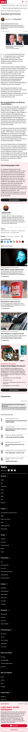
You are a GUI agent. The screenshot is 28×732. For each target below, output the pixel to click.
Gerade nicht (21, 703)
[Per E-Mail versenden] (2, 242)
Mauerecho (3, 597)
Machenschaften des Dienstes (9, 115)
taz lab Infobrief (4, 623)
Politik (2, 480)
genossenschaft (5, 565)
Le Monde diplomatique (6, 663)
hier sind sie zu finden (20, 409)
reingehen (3, 604)
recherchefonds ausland (7, 571)
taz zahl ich (3, 568)
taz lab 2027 (4, 646)
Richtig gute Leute (5, 525)
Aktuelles (3, 538)
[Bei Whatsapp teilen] (14, 242)
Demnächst (3, 633)
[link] (8, 5)
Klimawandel (4, 529)
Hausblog (3, 542)
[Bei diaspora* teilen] (17, 242)
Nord (2, 499)
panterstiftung (4, 574)
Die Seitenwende (5, 545)
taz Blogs (3, 657)
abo (2, 561)
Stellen (2, 548)
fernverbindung (4, 591)
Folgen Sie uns (4, 470)
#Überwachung (14, 230)
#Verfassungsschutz (5, 232)
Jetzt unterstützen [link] (14, 200)
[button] (26, 2)
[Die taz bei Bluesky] (12, 471)
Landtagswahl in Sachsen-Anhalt (9, 512)
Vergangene (4, 643)
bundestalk (3, 588)
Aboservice (3, 699)
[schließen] (26, 703)
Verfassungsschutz (17, 135)
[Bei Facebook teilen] (11, 242)
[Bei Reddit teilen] (20, 242)
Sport (2, 493)
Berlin (2, 496)
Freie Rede (3, 601)
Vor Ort (2, 637)
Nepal (2, 516)
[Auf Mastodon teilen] (5, 242)
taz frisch (3, 617)
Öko (2, 483)
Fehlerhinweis (17, 236)
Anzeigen (3, 686)
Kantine (2, 680)
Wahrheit (3, 502)
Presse (2, 552)
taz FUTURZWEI (4, 660)
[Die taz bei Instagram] (15, 471)
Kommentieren (10, 236)
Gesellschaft (4, 486)
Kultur (2, 489)
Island (2, 522)
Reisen (2, 677)
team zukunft (4, 614)
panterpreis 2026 (5, 578)
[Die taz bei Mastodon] (9, 471)
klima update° (4, 594)
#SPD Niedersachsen (5, 230)
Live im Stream (4, 640)
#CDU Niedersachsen (14, 232)
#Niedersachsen (21, 230)
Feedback (3, 696)
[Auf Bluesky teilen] (8, 242)
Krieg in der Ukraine (5, 519)
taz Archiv (3, 666)
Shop (2, 683)
